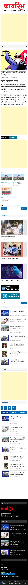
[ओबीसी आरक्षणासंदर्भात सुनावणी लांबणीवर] (18, 177)
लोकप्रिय (14, 412)
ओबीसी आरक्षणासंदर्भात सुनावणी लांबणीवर (17, 181)
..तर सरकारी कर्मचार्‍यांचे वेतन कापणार (18, 319)
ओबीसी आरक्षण (19, 206)
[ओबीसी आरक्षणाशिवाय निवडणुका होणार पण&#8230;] (6, 177)
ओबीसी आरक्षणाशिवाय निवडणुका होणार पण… (5, 181)
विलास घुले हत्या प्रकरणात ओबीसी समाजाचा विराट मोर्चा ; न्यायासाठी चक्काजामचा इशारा (17, 328)
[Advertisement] (14, 28)
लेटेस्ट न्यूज (5, 412)
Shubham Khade (13, 77)
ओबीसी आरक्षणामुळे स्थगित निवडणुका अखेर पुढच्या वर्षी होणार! (6, 196)
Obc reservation (11, 206)
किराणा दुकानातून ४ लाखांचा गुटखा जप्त (8, 236)
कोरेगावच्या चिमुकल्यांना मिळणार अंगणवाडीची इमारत (5, 208)
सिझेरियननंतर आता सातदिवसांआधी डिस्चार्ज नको (17, 337)
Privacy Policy (10, 583)
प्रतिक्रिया (22, 412)
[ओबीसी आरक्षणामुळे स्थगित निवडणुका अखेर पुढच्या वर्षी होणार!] (6, 190)
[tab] (5, 412)
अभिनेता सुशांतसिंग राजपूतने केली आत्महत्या (17, 312)
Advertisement (18, 583)
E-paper (4, 583)
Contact (24, 583)
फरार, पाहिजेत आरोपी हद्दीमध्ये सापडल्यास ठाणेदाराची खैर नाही (18, 352)
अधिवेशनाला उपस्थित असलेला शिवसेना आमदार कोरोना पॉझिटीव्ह (12, 280)
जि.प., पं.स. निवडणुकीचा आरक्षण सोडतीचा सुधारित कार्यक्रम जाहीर (24, 208)
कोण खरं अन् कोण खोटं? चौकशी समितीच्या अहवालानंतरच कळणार (17, 360)
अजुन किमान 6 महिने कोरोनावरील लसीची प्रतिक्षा (9, 258)
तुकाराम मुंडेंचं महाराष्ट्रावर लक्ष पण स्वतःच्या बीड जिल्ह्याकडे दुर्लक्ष (17, 344)
